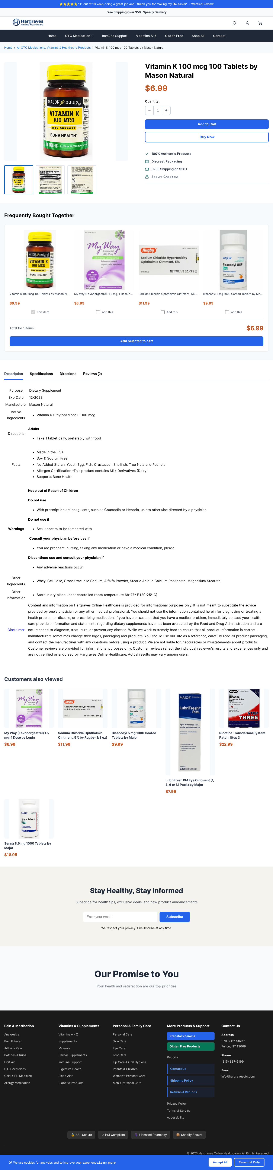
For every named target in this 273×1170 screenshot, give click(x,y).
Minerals (64, 1048)
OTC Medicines (15, 1069)
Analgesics (11, 1034)
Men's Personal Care (127, 1083)
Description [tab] (13, 374)
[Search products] (234, 23)
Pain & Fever (13, 1041)
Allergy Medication (17, 1083)
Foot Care (119, 1055)
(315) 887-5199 (232, 1061)
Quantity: (152, 101)
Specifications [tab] (41, 374)
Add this (107, 312)
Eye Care (119, 1048)
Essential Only (249, 1162)
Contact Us (178, 1068)
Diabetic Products (70, 1083)
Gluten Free (174, 36)
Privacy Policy (177, 1103)
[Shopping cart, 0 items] (260, 23)
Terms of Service (178, 1110)
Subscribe (174, 917)
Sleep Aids (65, 1076)
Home (52, 36)
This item (43, 312)
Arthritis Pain (13, 1048)
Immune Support (115, 36)
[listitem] (18, 179)
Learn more (107, 1162)
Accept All (220, 1162)
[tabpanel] (136, 522)
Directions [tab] (68, 374)
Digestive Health (69, 1069)
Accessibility (175, 1117)
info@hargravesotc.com (238, 1076)
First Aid (10, 1062)
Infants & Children (125, 1069)
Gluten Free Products (185, 1046)
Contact (219, 36)
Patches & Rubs (15, 1055)
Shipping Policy (181, 1080)
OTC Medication (77, 36)
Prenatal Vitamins (182, 1036)
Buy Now (207, 137)
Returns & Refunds (183, 1092)
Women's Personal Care (129, 1076)
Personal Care (122, 1034)
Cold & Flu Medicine (18, 1076)
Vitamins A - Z (68, 1034)
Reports (172, 1057)
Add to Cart (207, 124)
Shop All (198, 36)
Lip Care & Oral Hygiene (129, 1062)
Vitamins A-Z (146, 36)
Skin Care (119, 1041)
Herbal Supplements (72, 1055)
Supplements (67, 1041)
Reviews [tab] (92, 374)
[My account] (247, 23)
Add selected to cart (136, 341)
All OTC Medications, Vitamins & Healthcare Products (54, 47)
